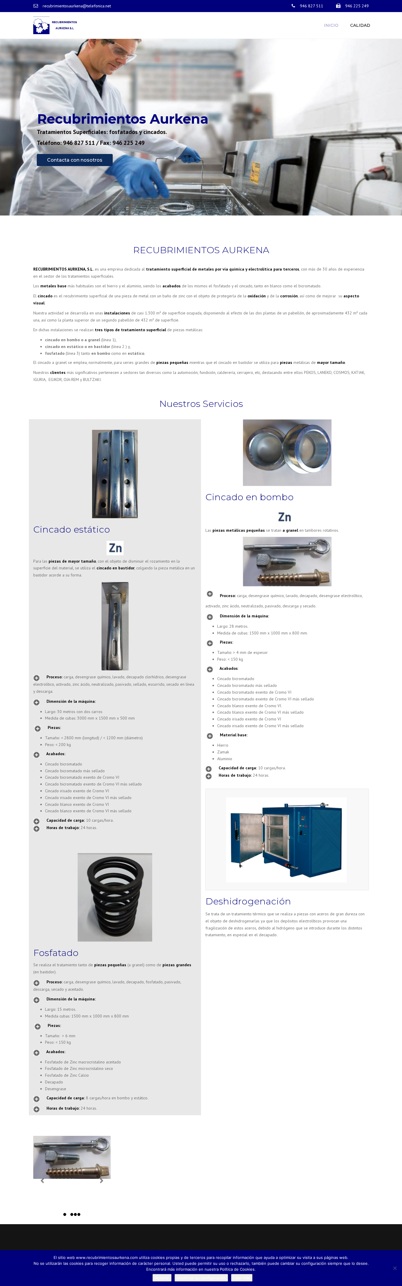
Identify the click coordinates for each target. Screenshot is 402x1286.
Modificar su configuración (201, 1277)
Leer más (241, 1277)
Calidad (360, 25)
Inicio (331, 25)
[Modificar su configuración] (395, 1268)
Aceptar (162, 1277)
